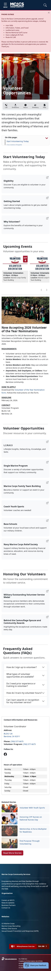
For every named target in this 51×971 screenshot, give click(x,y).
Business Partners (8, 905)
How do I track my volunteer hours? (24, 692)
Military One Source (9, 928)
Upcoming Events (14, 145)
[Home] (17, 5)
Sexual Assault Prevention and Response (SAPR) (20, 931)
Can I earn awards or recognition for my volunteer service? (22, 701)
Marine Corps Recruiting (11, 926)
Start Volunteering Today (18, 141)
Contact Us (6, 908)
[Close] (49, 12)
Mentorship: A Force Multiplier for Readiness (33, 830)
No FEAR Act (23, 959)
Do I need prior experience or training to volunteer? (21, 684)
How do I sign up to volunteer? (21, 667)
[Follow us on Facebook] (5, 754)
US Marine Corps (8, 923)
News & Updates (8, 903)
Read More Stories (12, 852)
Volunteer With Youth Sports (32, 807)
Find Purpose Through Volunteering (30, 842)
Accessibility (23, 963)
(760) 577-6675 (17, 741)
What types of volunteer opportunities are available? (20, 675)
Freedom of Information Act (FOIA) (30, 961)
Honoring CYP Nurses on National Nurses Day (31, 818)
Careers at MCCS (8, 900)
